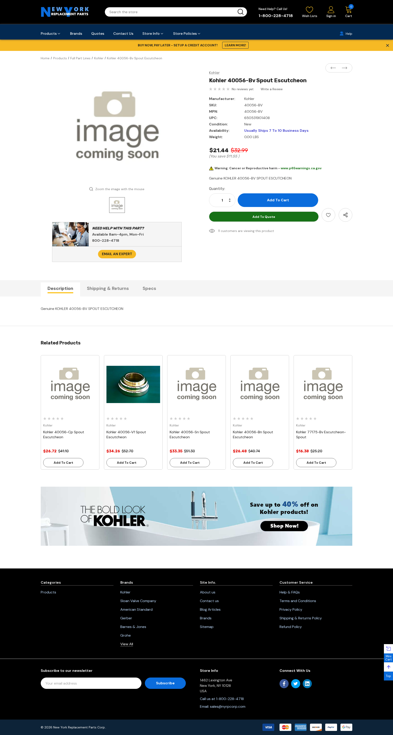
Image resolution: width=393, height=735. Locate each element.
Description (60, 288)
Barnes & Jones (133, 626)
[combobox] (170, 12)
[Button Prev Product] (334, 68)
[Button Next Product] (343, 68)
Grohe (125, 635)
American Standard (136, 609)
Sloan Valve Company (138, 600)
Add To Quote (263, 217)
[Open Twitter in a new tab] (295, 683)
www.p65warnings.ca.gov (301, 168)
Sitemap (207, 626)
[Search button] (240, 12)
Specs (149, 288)
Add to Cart (63, 463)
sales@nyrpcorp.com (227, 706)
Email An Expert (117, 254)
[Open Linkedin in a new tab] (307, 683)
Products (48, 592)
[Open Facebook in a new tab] (284, 683)
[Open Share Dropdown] (345, 215)
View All (126, 644)
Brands (206, 618)
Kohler (125, 592)
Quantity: (217, 189)
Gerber (126, 618)
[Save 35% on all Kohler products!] (196, 516)
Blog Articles (210, 609)
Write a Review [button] (272, 89)
